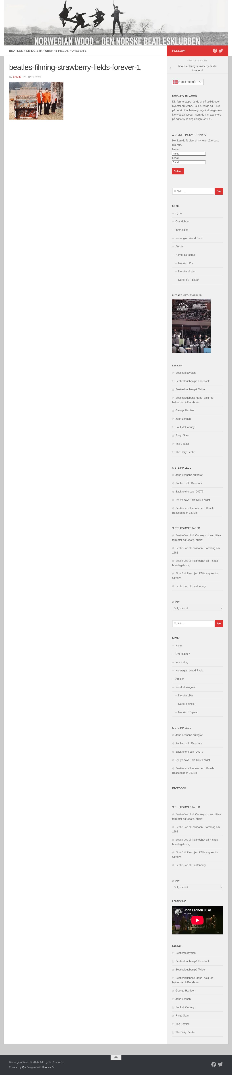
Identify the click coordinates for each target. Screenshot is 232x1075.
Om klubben (182, 221)
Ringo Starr (182, 435)
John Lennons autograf (188, 474)
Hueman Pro (48, 1067)
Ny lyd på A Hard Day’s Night (192, 499)
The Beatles (182, 443)
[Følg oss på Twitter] (221, 51)
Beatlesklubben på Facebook (192, 381)
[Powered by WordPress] (23, 1067)
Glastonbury (198, 586)
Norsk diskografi (185, 254)
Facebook (179, 788)
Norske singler (186, 271)
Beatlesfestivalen (185, 372)
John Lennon (183, 418)
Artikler (179, 246)
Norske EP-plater (188, 279)
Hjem (178, 213)
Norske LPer (185, 263)
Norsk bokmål (187, 81)
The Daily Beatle (185, 452)
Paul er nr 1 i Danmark (188, 483)
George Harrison (185, 410)
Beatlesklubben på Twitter (190, 389)
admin (17, 77)
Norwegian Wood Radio (189, 238)
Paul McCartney (185, 427)
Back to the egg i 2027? (189, 491)
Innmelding (181, 229)
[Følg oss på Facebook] (215, 51)
